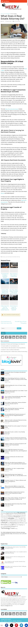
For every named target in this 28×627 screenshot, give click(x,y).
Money (22, 523)
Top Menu (6, 1)
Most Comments (5, 341)
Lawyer (24, 521)
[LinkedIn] (21, 625)
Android (2, 513)
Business (21, 512)
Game (24, 517)
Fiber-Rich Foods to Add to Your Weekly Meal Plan (15, 432)
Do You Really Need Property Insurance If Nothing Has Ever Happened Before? (15, 414)
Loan (9, 522)
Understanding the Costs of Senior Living (15, 385)
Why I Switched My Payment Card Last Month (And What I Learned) (14, 409)
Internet (18, 521)
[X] (11, 625)
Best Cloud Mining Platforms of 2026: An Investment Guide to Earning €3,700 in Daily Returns (16, 379)
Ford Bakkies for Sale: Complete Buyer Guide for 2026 (14, 469)
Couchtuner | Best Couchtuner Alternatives (10, 349)
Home (3, 520)
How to (8, 521)
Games (2, 519)
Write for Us (19, 621)
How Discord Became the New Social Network (14, 457)
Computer (9, 515)
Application (10, 513)
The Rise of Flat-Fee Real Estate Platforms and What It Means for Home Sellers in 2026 (5, 293)
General (6, 519)
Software (13, 526)
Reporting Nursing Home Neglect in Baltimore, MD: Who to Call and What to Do (16, 475)
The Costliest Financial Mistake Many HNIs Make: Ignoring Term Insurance (15, 397)
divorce (2, 193)
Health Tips (22, 519)
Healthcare (16, 519)
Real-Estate (18, 21)
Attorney (3, 256)
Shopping (20, 524)
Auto (15, 513)
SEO (12, 524)
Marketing (13, 523)
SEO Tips (16, 524)
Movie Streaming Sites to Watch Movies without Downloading (14, 351)
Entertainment (4, 517)
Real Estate (10, 256)
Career (4, 515)
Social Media (7, 526)
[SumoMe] (26, 625)
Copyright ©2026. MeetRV (6, 619)
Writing (16, 528)
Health (11, 518)
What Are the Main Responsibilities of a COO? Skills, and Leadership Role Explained (15, 463)
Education (23, 515)
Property (25, 522)
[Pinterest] (16, 625)
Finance (17, 516)
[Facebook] (6, 625)
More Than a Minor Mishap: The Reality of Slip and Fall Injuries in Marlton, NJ (14, 292)
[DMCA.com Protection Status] (6, 583)
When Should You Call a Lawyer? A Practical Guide (14, 275)
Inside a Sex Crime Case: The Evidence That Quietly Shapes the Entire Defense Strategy (5, 309)
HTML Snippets (8, 622)
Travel (12, 528)
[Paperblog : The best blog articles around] (14, 583)
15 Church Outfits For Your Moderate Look (10, 346)
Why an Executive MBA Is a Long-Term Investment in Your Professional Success (15, 486)
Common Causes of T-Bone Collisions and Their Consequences (15, 481)
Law (14, 21)
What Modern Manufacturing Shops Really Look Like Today (15, 504)
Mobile (18, 522)
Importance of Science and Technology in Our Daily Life (13, 344)
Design (13, 515)
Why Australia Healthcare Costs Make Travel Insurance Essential (16, 391)
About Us (5, 621)
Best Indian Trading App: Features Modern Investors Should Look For (15, 403)
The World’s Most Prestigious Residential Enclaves (5, 275)
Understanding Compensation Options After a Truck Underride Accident (14, 492)
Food (21, 517)
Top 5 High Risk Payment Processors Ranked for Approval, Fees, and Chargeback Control (16, 451)
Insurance (13, 521)
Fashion (10, 517)
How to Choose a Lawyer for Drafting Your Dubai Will (14, 307)
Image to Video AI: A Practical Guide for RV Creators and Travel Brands (15, 444)
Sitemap (14, 621)
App (5, 513)
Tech (17, 526)
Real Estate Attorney (16, 256)
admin (3, 21)
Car (2, 515)
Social (3, 333)
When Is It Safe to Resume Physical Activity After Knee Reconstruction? (15, 420)
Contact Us (10, 621)
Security (9, 524)
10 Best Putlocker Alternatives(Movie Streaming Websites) (13, 347)
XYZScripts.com (19, 622)
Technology (5, 528)
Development (18, 515)
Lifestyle (4, 522)
